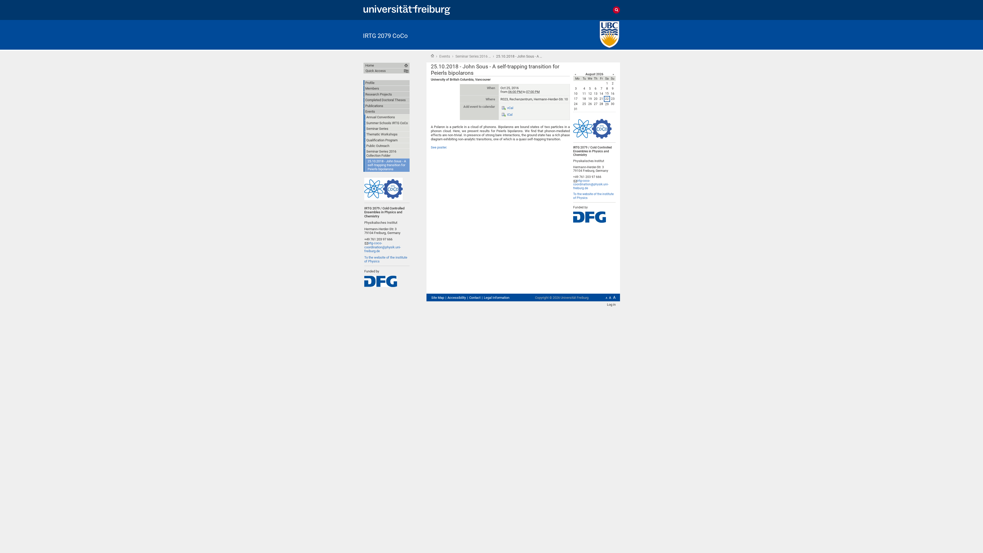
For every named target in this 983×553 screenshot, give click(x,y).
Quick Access (376, 71)
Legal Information (496, 298)
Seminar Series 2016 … (473, 56)
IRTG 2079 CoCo (385, 35)
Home (432, 56)
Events (444, 56)
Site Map (437, 298)
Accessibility (456, 298)
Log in (611, 304)
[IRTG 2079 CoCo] (595, 34)
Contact (474, 298)
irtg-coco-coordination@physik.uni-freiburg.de (590, 184)
